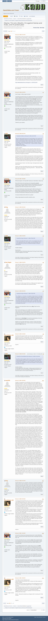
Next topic (42, 27)
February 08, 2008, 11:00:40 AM (20, 178)
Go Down (5, 31)
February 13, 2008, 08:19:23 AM (20, 353)
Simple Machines (10, 617)
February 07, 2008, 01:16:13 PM (20, 34)
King (6, 207)
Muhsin (7, 34)
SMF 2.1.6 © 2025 (5, 617)
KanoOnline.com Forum (11, 10)
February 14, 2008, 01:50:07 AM (20, 498)
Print (43, 31)
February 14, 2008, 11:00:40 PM (20, 577)
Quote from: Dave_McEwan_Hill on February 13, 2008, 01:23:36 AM (28, 356)
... (14, 31)
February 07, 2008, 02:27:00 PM (20, 92)
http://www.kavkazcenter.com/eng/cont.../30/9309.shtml (26, 82)
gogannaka (29, 18)
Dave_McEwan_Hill (9, 335)
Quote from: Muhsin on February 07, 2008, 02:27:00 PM (26, 135)
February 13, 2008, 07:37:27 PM (20, 480)
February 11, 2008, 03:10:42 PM (20, 262)
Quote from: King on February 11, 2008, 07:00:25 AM (26, 238)
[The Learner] (4, 49)
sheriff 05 (7, 380)
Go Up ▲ (44, 617)
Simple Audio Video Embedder (6, 618)
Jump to (28, 610)
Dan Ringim (8, 262)
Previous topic (36, 27)
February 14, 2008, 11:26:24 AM (20, 533)
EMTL (6, 133)
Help (35, 617)
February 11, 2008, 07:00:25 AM (20, 207)
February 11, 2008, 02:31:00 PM (20, 235)
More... (42, 84)
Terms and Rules (39, 617)
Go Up (5, 603)
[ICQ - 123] (4, 48)
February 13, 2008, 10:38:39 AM (20, 380)
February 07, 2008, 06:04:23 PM (20, 133)
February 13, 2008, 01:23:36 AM (20, 333)
